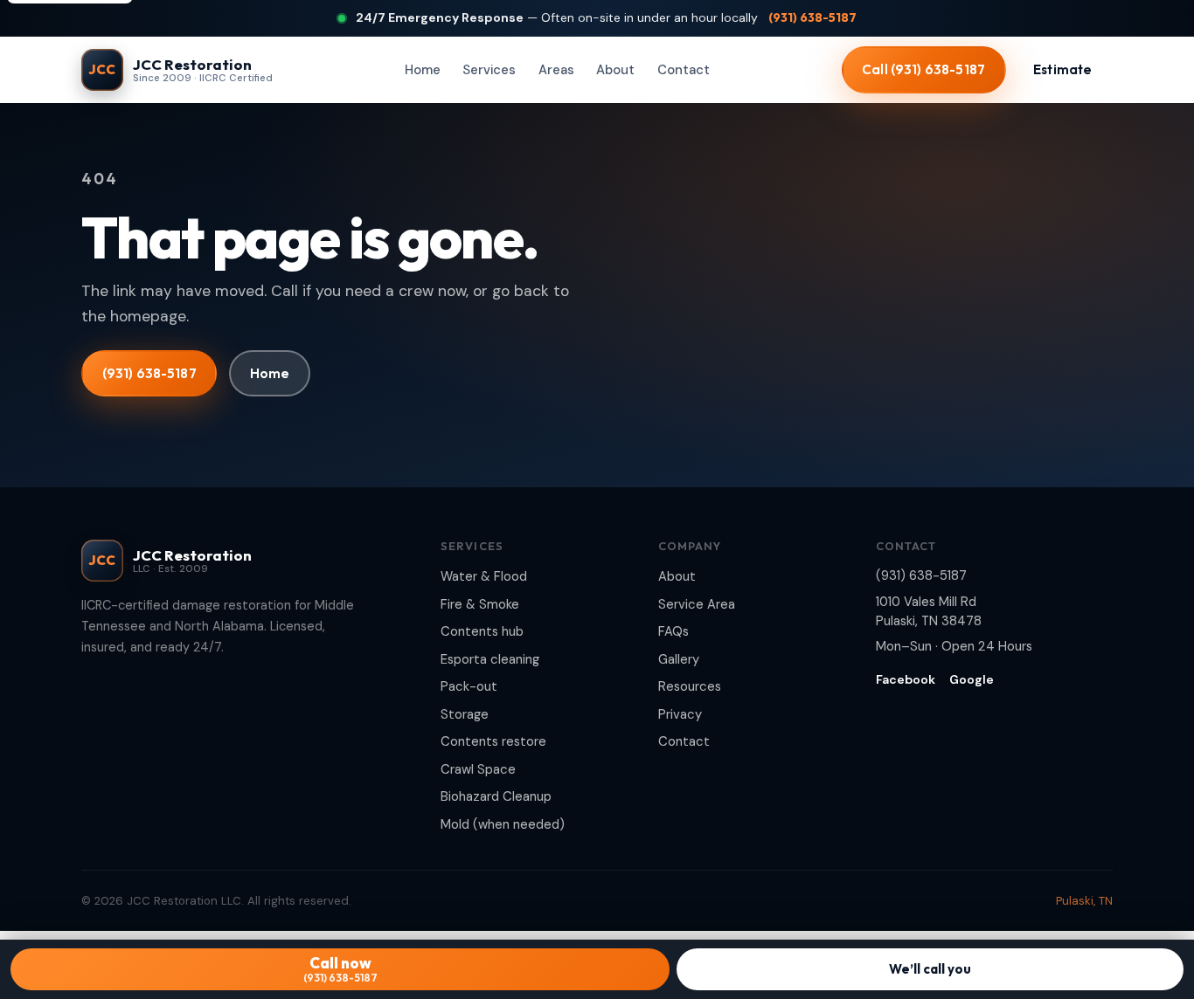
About (615, 70)
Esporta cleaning (490, 659)
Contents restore (493, 741)
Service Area (696, 604)
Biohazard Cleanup (496, 796)
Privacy (680, 714)
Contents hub (482, 631)
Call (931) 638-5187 (923, 69)
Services (489, 70)
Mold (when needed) (503, 824)
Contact (683, 70)
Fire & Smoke (480, 604)
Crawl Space (478, 769)
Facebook (905, 679)
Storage (465, 714)
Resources (689, 686)
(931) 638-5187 (812, 17)
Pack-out (469, 686)
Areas (556, 70)
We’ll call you (930, 969)
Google (971, 679)
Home (423, 70)
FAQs (673, 631)
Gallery (678, 659)
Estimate (1062, 69)
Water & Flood (484, 576)
